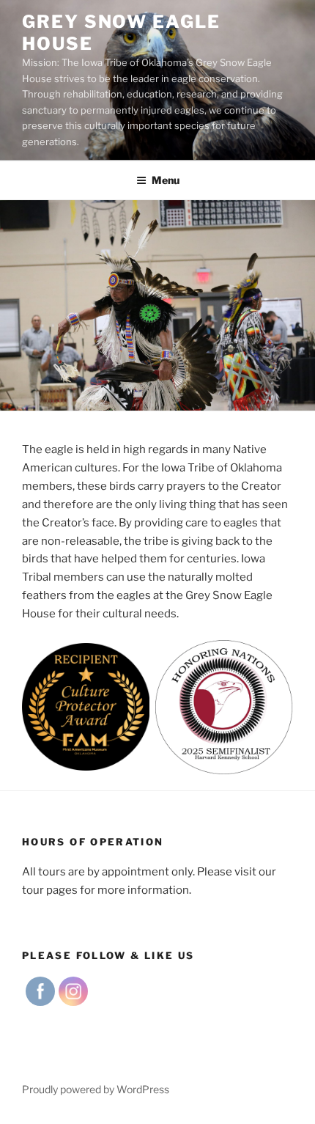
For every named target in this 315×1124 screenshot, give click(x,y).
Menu (165, 180)
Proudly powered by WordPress (95, 1089)
